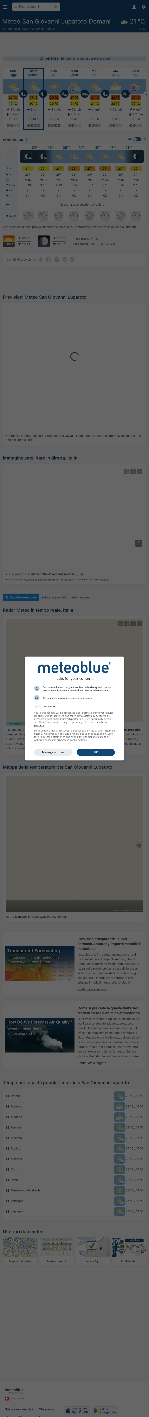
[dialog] (74, 708)
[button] (74, 706)
